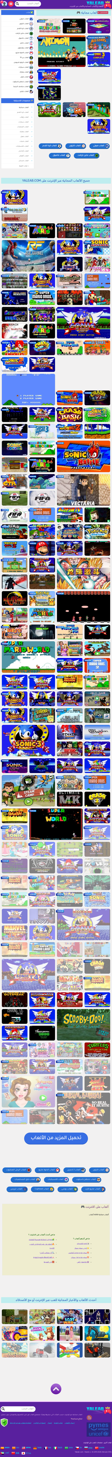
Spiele (39, 1448)
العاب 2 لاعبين (73, 1170)
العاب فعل (24, 77)
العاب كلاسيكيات (22, 146)
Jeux (49, 1448)
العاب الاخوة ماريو (22, 53)
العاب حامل (24, 43)
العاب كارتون (24, 24)
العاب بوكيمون (23, 48)
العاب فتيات (24, 141)
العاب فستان (24, 161)
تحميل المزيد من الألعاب (56, 1138)
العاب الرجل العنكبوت (16, 1170)
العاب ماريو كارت (92, 1189)
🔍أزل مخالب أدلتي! (47, 1253)
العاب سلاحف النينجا (21, 87)
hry (81, 1448)
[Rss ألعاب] (89, 1417)
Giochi (60, 1448)
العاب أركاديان (24, 151)
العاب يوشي (67, 1189)
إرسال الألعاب (69, 1423)
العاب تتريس (16, 1189)
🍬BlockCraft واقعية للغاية (43, 1258)
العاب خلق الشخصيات (25, 1179)
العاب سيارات (23, 67)
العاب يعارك (24, 72)
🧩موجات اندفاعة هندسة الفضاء (41, 1240)
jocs (17, 1448)
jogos (71, 1448)
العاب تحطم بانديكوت (21, 82)
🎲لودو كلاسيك (83, 1244)
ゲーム (28, 1453)
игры (90, 1448)
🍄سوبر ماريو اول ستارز (80, 1258)
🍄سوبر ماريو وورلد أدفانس (78, 1253)
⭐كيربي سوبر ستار (82, 1248)
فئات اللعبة (58, 1423)
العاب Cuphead (42, 1189)
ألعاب (7, 1453)
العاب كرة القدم (23, 29)
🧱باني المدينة (49, 1262)
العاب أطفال (24, 156)
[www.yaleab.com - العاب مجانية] (96, 1410)
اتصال (49, 1423)
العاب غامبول (24, 38)
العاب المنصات (23, 127)
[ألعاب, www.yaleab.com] (96, 4)
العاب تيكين (24, 91)
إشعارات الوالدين (39, 1423)
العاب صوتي (24, 19)
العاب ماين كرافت (22, 33)
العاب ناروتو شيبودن (21, 62)
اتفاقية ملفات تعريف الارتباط (20, 1423)
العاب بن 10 (24, 58)
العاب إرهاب (24, 117)
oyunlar (101, 1448)
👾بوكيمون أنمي (83, 1262)
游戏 (17, 1453)
